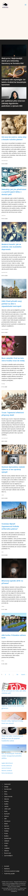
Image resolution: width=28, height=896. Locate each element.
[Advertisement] (14, 23)
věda (3, 606)
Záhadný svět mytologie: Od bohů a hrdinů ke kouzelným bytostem (14, 82)
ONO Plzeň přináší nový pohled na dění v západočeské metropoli (12, 303)
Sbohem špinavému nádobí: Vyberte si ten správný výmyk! (13, 469)
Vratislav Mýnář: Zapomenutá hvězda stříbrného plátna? (10, 526)
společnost (4, 272)
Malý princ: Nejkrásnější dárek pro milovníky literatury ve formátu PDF (13, 60)
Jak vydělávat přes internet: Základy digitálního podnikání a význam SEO (13, 103)
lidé (2, 552)
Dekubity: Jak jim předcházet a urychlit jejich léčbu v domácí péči (14, 192)
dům (3, 495)
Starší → (23, 674)
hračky (3, 383)
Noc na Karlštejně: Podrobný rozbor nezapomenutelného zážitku (12, 755)
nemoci (3, 215)
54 (17, 674)
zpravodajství (5, 329)
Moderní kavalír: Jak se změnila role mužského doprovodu (11, 246)
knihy (3, 660)
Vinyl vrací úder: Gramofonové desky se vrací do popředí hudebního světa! (12, 738)
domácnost (4, 160)
